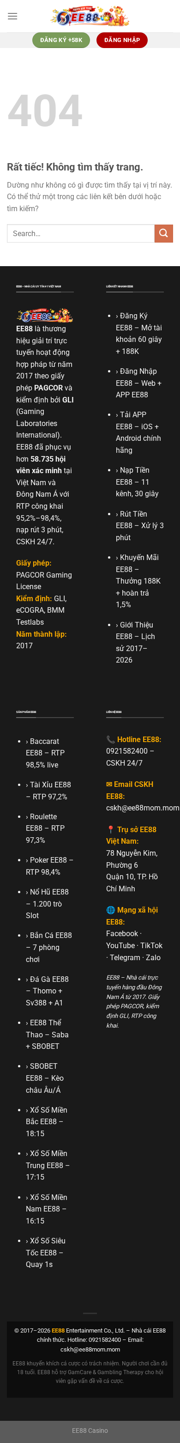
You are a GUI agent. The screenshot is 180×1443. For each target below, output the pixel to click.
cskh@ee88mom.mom (143, 808)
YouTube (120, 945)
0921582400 (127, 751)
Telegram (125, 957)
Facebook (122, 933)
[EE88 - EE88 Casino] (90, 16)
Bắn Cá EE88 (51, 935)
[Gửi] (164, 234)
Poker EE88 (48, 860)
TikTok (151, 945)
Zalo (153, 957)
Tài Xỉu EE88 (50, 784)
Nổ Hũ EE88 (49, 892)
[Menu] (12, 16)
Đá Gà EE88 (49, 979)
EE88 (24, 328)
